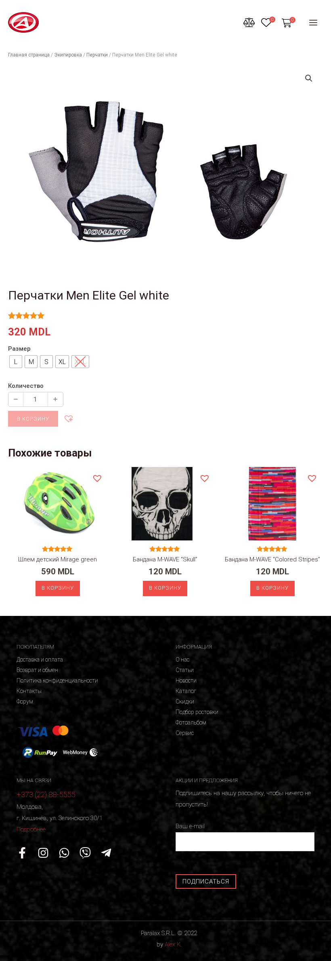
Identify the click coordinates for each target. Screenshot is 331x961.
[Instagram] (43, 852)
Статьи (185, 670)
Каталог (186, 691)
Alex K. (173, 944)
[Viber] (85, 852)
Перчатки (97, 55)
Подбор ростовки (197, 712)
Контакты (29, 691)
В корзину (33, 419)
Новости (186, 680)
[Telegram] (106, 852)
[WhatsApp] (64, 852)
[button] (68, 418)
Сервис (185, 733)
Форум (25, 701)
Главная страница (29, 55)
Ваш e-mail (190, 826)
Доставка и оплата (40, 659)
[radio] (16, 362)
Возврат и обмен (37, 670)
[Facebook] (22, 852)
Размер (19, 348)
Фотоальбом (191, 722)
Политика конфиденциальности (57, 680)
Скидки (185, 701)
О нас (182, 659)
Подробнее (31, 829)
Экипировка (68, 55)
